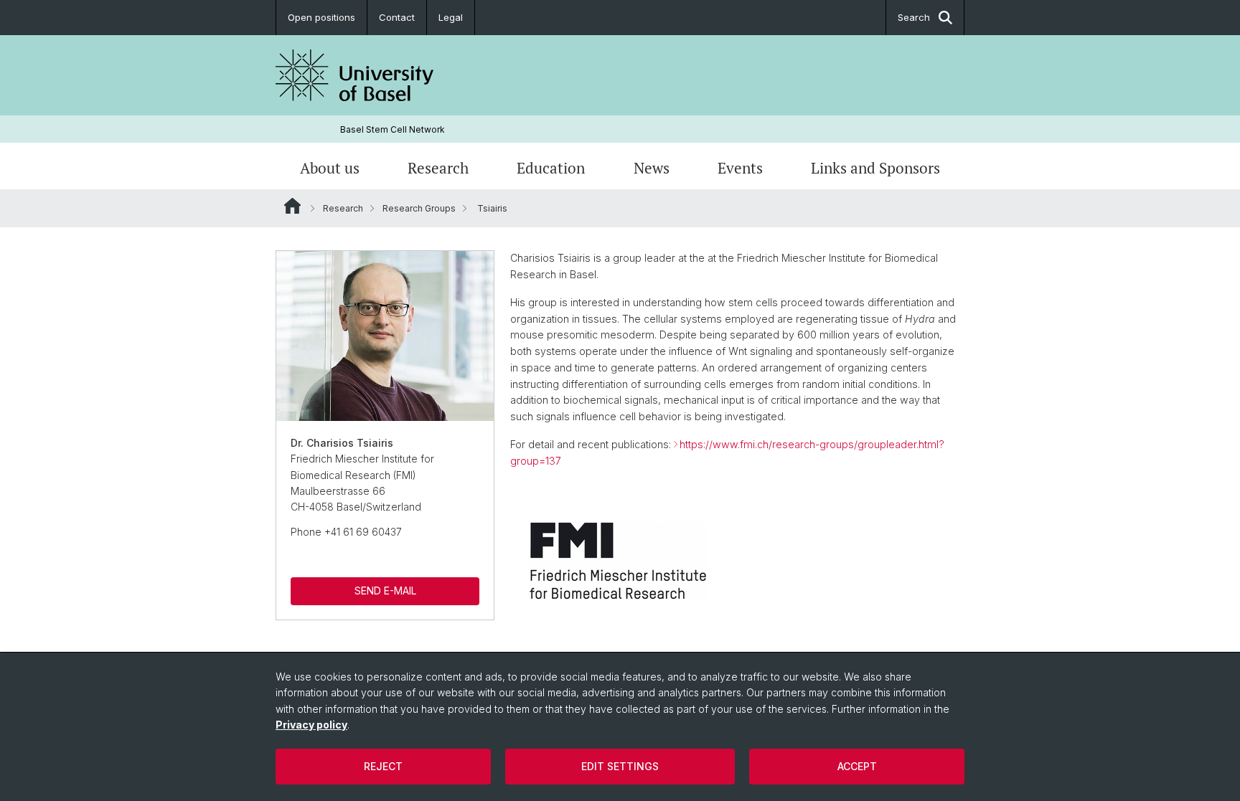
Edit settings (620, 766)
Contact (397, 17)
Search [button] (914, 17)
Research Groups (419, 208)
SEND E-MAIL (385, 590)
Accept (857, 766)
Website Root (292, 206)
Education (551, 168)
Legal (450, 17)
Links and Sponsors (875, 168)
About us (330, 168)
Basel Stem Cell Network (392, 129)
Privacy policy (311, 725)
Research (438, 168)
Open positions (321, 17)
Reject (383, 766)
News (652, 168)
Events (740, 168)
